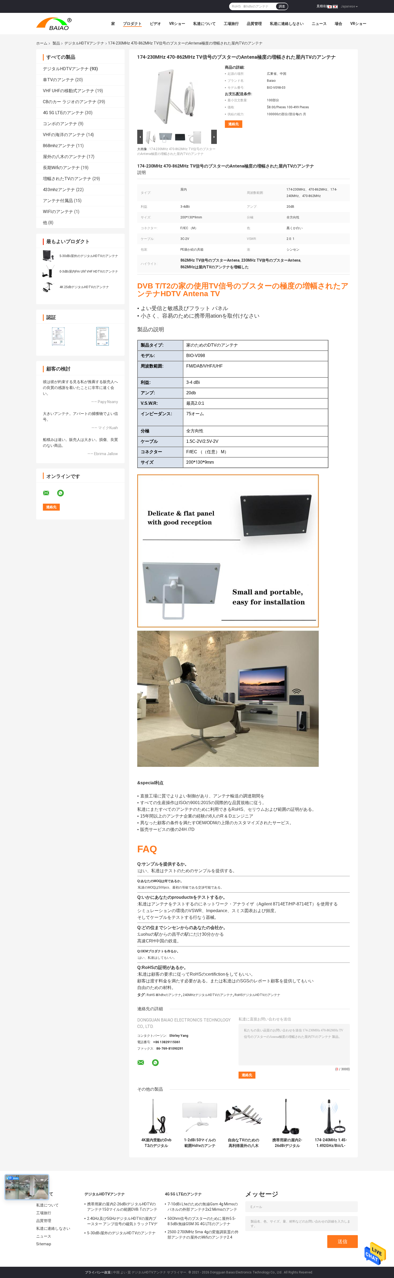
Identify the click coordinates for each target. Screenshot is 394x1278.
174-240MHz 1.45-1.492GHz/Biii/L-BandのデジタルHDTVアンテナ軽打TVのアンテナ (331, 1143)
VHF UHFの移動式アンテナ (68, 90)
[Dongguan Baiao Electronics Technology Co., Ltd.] (65, 24)
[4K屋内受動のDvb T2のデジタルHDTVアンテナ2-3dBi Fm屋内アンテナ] (156, 1116)
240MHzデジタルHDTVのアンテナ (208, 995)
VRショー (177, 23)
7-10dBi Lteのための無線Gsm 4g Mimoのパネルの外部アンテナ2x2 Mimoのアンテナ (203, 1207)
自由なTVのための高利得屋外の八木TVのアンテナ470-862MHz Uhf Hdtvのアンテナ (243, 1143)
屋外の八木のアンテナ (64, 156)
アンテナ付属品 (58, 200)
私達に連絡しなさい (287, 23)
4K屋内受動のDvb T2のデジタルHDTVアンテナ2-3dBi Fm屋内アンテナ (156, 1143)
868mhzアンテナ (59, 145)
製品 (56, 43)
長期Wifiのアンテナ (61, 167)
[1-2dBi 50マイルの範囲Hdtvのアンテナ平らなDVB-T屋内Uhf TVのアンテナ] (200, 1116)
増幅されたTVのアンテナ (67, 178)
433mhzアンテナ (59, 189)
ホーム (41, 43)
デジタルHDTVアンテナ (84, 43)
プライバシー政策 (98, 1272)
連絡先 (233, 124)
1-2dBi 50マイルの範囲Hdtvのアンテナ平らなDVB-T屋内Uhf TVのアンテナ (200, 1143)
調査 (282, 6)
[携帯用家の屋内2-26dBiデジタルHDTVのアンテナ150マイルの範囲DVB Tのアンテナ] (287, 1116)
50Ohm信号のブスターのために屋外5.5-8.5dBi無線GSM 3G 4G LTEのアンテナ (202, 1221)
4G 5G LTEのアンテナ (63, 112)
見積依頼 (323, 6)
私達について (204, 23)
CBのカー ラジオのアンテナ (69, 101)
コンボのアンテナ (60, 123)
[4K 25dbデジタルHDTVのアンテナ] (48, 286)
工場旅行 (231, 23)
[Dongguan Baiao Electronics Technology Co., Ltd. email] (49, 493)
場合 (338, 23)
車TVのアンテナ (58, 79)
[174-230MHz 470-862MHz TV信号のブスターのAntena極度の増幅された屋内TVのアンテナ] (174, 97)
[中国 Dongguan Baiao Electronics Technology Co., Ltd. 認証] (58, 336)
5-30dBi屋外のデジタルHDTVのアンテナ (89, 256)
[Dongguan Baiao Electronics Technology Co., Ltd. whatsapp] (63, 493)
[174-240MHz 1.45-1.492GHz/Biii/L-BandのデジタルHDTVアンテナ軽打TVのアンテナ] (331, 1116)
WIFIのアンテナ (58, 211)
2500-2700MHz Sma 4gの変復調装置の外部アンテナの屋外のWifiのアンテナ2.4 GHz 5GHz (203, 1235)
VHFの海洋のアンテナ (64, 134)
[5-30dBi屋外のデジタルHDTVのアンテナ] (48, 255)
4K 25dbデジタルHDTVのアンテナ (84, 287)
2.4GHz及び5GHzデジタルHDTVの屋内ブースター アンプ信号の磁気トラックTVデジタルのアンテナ (122, 1222)
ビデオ (155, 23)
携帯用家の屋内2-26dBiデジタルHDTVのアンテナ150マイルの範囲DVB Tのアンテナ (287, 1143)
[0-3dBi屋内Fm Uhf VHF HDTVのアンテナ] (48, 271)
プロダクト (132, 23)
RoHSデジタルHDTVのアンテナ (257, 995)
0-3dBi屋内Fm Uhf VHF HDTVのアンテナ (89, 271)
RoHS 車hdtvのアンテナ (164, 995)
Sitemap (43, 1244)
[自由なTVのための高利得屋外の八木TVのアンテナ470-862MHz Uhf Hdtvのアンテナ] (243, 1116)
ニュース (319, 23)
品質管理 (254, 23)
